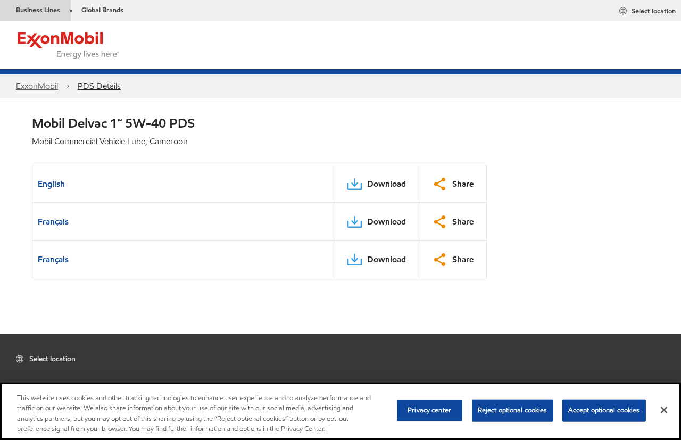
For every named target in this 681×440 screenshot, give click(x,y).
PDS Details (99, 86)
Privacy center (429, 410)
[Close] (664, 409)
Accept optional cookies (604, 410)
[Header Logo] (68, 44)
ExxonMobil (37, 86)
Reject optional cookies (512, 410)
